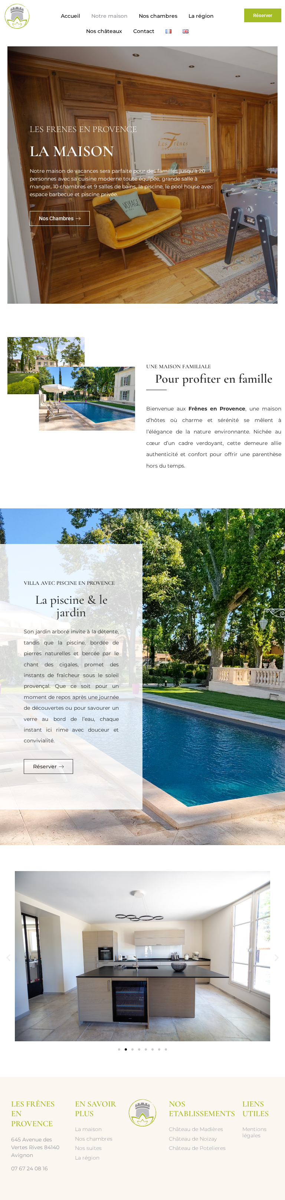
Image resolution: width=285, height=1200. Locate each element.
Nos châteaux (104, 31)
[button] (8, 957)
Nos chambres (158, 16)
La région (201, 16)
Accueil (70, 16)
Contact (143, 31)
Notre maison (109, 16)
